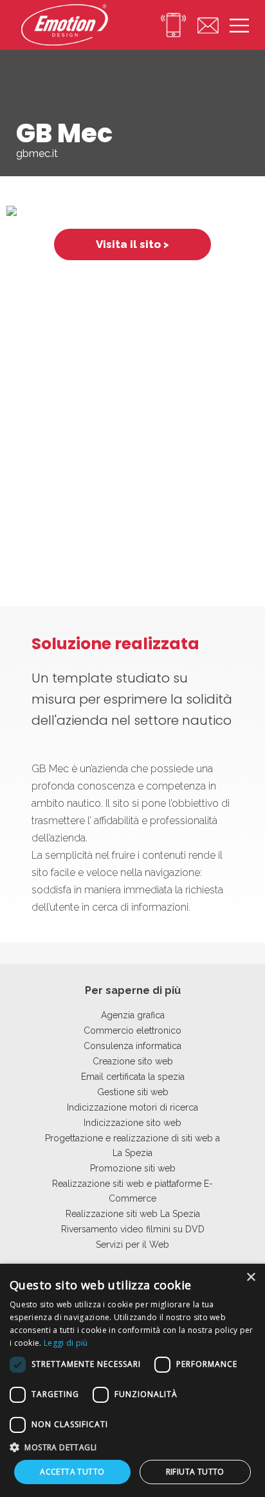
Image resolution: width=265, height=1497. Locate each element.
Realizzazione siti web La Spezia (133, 1214)
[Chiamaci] (167, 25)
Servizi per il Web (132, 1244)
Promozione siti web (133, 1168)
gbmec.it (37, 153)
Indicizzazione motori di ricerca (132, 1107)
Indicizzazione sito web (132, 1123)
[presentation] (16, 226)
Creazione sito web (133, 1061)
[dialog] (132, 1380)
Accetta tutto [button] (72, 1471)
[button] (132, 1447)
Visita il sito (128, 244)
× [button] (250, 1277)
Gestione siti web (133, 1092)
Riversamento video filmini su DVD (133, 1229)
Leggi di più (66, 1342)
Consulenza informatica (132, 1046)
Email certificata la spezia (133, 1076)
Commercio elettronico (132, 1030)
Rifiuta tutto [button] (195, 1471)
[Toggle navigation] (234, 25)
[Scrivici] (203, 25)
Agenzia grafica (133, 1015)
